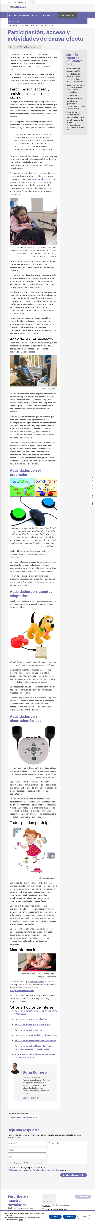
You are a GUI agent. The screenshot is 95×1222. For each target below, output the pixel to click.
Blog (33, 2)
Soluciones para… (69, 15)
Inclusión (37, 15)
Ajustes (83, 1216)
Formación (15, 21)
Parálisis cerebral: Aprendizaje (28, 1029)
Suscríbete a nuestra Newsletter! (25, 1117)
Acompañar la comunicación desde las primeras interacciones (75, 72)
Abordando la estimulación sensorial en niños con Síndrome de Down (75, 117)
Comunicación (51, 15)
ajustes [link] (21, 1220)
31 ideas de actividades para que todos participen (74, 99)
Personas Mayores (47, 25)
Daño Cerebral (14, 25)
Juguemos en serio (75, 85)
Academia (23, 2)
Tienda (13, 2)
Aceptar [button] (55, 1216)
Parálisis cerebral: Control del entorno (32, 1024)
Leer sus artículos (31, 1097)
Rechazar (69, 1216)
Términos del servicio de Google (47, 1170)
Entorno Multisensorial (20, 15)
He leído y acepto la (26, 1163)
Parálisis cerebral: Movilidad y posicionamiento (35, 1035)
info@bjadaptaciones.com (22, 990)
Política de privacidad (32, 1163)
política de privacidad (58, 1205)
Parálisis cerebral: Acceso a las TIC (30, 1019)
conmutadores (40, 179)
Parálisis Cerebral (29, 25)
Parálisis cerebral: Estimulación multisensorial (35, 1040)
